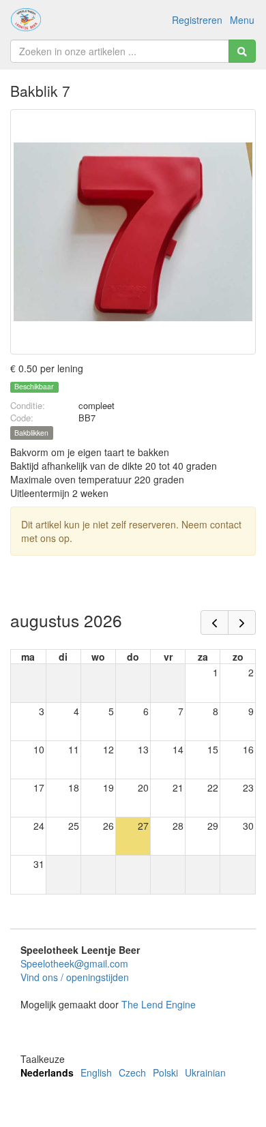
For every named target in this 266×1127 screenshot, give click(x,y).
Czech (132, 1072)
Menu (242, 20)
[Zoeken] (242, 51)
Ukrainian (205, 1072)
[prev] (214, 622)
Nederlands (47, 1072)
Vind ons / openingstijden (74, 977)
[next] (242, 622)
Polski (165, 1072)
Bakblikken (31, 432)
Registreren (197, 20)
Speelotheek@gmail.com (74, 963)
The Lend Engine (158, 1004)
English (96, 1072)
